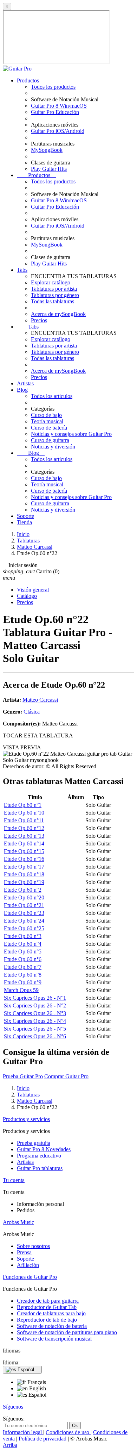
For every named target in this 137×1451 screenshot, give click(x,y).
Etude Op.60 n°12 (24, 828)
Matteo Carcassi (40, 700)
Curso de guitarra (50, 440)
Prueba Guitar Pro (23, 1076)
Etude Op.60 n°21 (24, 905)
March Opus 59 (21, 990)
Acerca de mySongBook (58, 314)
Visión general (33, 590)
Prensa (24, 1252)
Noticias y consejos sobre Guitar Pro (71, 434)
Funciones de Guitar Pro (30, 1277)
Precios (39, 320)
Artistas (25, 383)
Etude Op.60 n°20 (24, 897)
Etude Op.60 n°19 (24, 882)
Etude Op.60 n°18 (24, 874)
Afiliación (28, 1265)
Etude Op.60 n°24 (24, 921)
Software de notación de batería (52, 1326)
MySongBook (47, 150)
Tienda (24, 522)
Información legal (23, 1432)
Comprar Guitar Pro (66, 1076)
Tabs (22, 270)
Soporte (25, 516)
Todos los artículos (51, 396)
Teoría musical (47, 421)
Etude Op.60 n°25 (24, 928)
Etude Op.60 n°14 (24, 843)
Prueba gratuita (33, 1143)
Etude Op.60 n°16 (24, 859)
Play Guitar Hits (49, 169)
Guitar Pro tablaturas (40, 1168)
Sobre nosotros (33, 1246)
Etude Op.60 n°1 (22, 805)
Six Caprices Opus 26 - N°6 (35, 1036)
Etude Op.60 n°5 (22, 951)
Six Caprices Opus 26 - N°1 (35, 998)
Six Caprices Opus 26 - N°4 (35, 1021)
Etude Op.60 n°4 (22, 944)
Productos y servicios (26, 1119)
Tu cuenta (14, 1180)
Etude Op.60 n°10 (24, 813)
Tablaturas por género (55, 295)
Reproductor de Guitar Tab (47, 1307)
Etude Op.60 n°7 (22, 967)
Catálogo (27, 596)
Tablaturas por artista (54, 289)
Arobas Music (18, 1222)
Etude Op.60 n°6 (22, 959)
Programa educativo (39, 1156)
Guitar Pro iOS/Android (57, 131)
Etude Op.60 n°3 (22, 936)
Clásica (32, 712)
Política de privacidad (43, 1439)
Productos (28, 80)
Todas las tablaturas (52, 301)
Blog (22, 390)
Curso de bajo (46, 415)
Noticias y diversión (53, 447)
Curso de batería (49, 428)
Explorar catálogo (50, 282)
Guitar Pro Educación (55, 112)
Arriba (10, 1445)
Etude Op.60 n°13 (24, 836)
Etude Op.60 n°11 (24, 820)
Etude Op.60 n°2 (22, 890)
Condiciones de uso (68, 1432)
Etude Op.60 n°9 (22, 982)
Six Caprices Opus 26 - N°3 (35, 1013)
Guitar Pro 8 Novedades (44, 1149)
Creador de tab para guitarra (48, 1301)
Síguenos (13, 1407)
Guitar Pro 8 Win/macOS (59, 106)
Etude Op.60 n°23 (24, 913)
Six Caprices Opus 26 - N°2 (35, 1005)
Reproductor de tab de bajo (47, 1320)
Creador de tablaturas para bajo (51, 1313)
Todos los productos (53, 87)
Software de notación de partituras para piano (67, 1332)
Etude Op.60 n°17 (24, 867)
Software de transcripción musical (54, 1339)
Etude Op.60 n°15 (24, 851)
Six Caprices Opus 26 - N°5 (35, 1029)
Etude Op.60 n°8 (22, 975)
